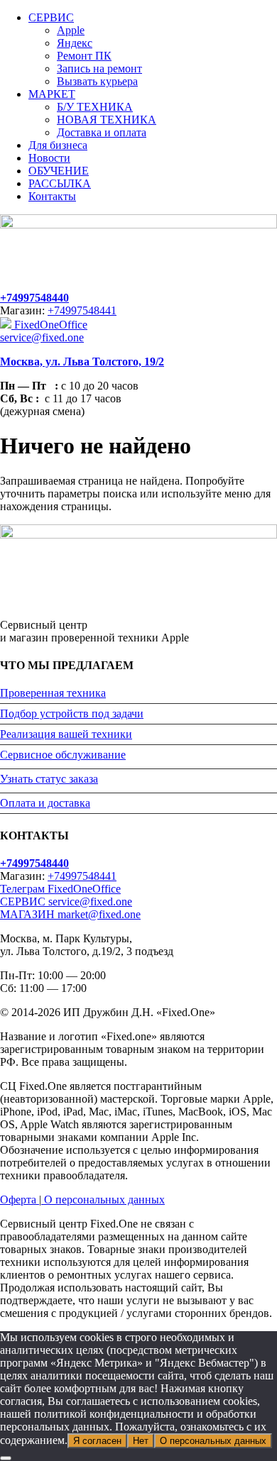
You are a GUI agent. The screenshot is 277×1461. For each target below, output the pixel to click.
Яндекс (74, 43)
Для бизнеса (57, 145)
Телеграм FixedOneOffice (60, 889)
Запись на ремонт (99, 68)
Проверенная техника (53, 693)
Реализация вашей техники (66, 734)
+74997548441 (82, 310)
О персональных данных (103, 1199)
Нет (140, 1440)
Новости (49, 158)
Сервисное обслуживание (63, 755)
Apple (71, 30)
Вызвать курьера (97, 81)
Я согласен (97, 1440)
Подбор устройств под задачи (71, 713)
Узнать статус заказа (49, 779)
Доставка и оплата (101, 132)
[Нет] (5, 1458)
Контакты (52, 196)
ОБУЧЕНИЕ (58, 171)
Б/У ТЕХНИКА (95, 107)
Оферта (19, 1199)
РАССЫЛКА (59, 183)
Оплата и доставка (45, 803)
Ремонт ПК (84, 56)
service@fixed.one (42, 337)
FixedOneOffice (49, 325)
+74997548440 (34, 298)
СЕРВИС (51, 17)
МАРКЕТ (51, 94)
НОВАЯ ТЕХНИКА (106, 120)
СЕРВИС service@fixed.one (66, 901)
